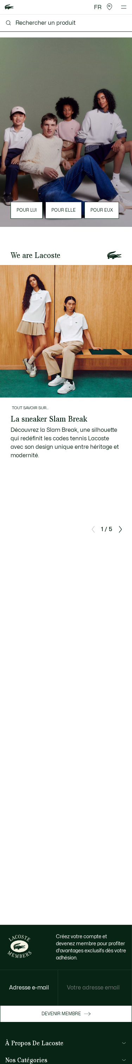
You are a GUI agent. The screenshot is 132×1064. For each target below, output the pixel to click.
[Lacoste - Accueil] (9, 7)
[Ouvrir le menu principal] (123, 7)
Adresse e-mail (29, 987)
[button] (109, 7)
